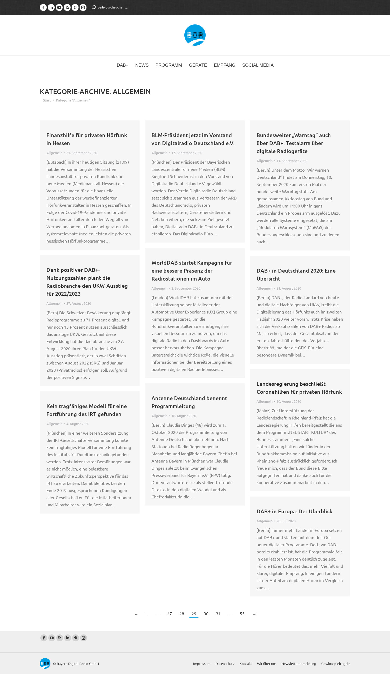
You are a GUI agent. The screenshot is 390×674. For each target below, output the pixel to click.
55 (242, 613)
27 (169, 613)
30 (206, 613)
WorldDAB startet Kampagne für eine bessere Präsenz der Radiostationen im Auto (191, 270)
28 (181, 613)
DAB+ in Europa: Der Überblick (294, 511)
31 (218, 613)
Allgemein (54, 152)
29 (194, 613)
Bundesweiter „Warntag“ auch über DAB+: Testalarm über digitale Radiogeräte (294, 143)
